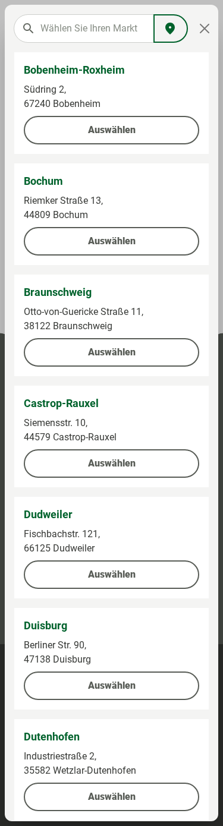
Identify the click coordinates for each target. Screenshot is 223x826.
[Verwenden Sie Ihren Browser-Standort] (170, 28)
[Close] (204, 28)
